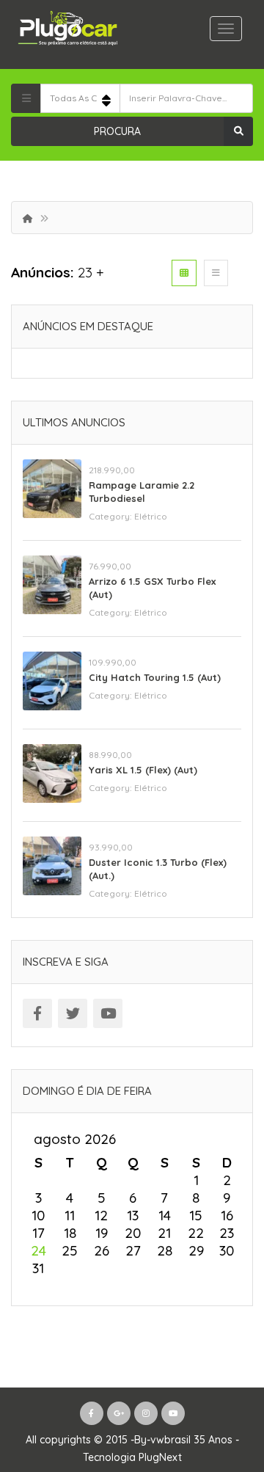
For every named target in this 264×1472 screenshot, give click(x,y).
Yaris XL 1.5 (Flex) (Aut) (143, 770)
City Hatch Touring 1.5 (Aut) (155, 677)
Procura (117, 131)
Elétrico (150, 516)
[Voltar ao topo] (216, 1380)
